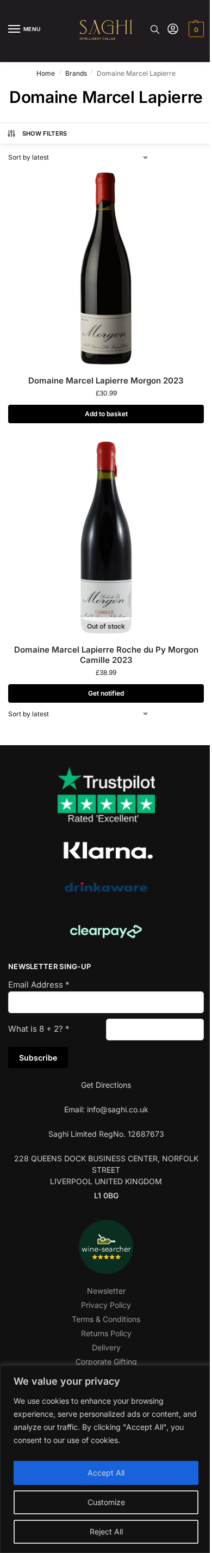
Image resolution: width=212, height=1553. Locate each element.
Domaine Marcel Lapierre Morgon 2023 (106, 380)
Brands (76, 73)
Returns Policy (106, 1333)
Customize (106, 1502)
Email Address (39, 984)
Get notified (106, 693)
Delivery (106, 1347)
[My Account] (172, 29)
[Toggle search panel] (154, 29)
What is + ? (39, 1029)
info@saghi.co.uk (117, 1109)
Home (45, 73)
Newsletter (106, 1290)
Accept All (106, 1472)
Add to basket (106, 414)
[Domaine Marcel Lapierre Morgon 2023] (106, 268)
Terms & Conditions (106, 1319)
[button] (195, 29)
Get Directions (106, 1084)
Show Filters (44, 133)
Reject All (106, 1531)
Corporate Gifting (106, 1361)
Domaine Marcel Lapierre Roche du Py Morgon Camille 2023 (106, 655)
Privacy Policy (106, 1305)
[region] (106, 1459)
